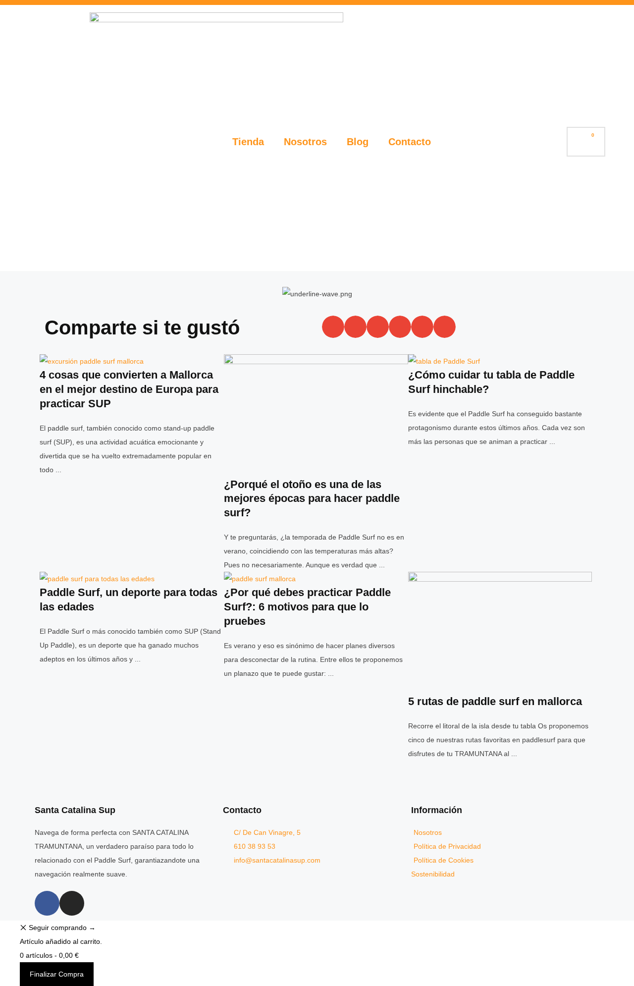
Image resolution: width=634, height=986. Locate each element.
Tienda (248, 141)
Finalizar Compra (57, 974)
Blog (358, 141)
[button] (333, 327)
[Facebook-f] (47, 903)
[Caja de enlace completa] (132, 415)
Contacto (409, 141)
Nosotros (305, 141)
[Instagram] (71, 903)
